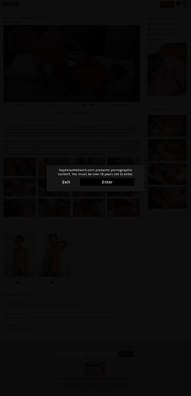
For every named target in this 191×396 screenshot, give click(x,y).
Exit (66, 182)
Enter (107, 182)
